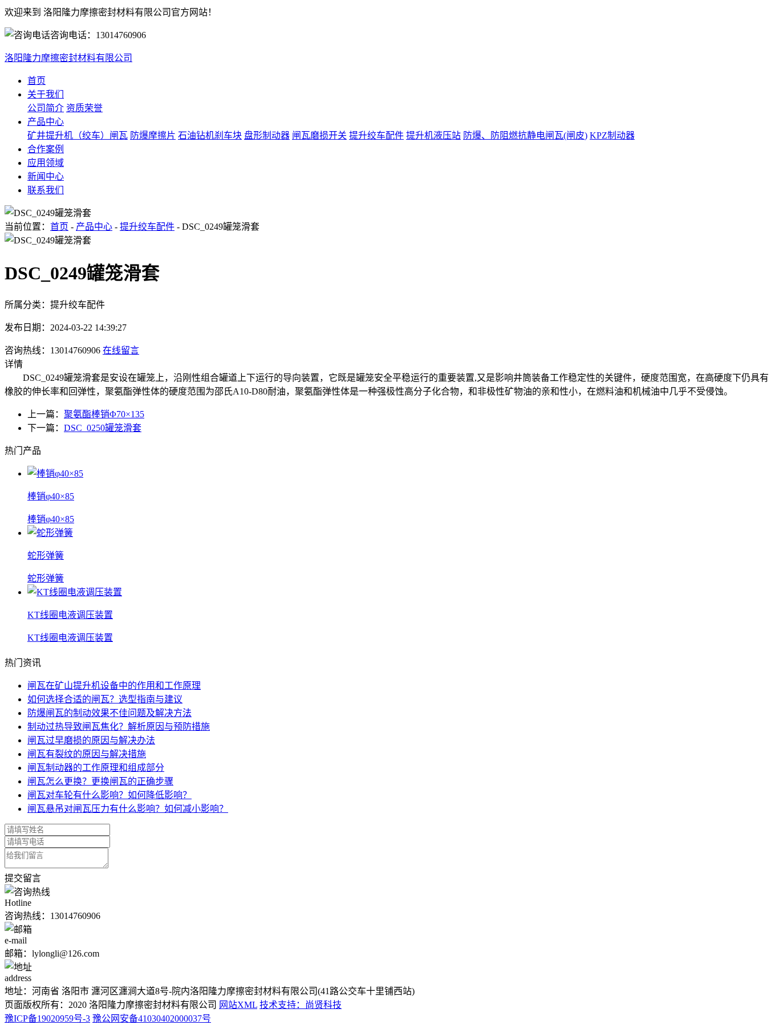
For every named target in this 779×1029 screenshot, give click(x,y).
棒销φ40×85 (50, 519)
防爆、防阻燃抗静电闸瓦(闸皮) (525, 135)
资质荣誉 (84, 108)
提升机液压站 (433, 135)
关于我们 (45, 94)
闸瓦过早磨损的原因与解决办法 (91, 740)
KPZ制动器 (612, 135)
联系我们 (45, 190)
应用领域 (45, 163)
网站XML (238, 1005)
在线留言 (121, 350)
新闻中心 (45, 176)
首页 (36, 81)
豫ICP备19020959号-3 (47, 1018)
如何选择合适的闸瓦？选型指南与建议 (104, 699)
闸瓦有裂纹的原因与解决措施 (86, 754)
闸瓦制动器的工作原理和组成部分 (95, 767)
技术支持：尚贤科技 (300, 1005)
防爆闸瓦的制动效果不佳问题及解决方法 (109, 713)
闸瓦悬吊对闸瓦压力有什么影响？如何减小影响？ (127, 809)
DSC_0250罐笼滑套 (102, 428)
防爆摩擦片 (153, 135)
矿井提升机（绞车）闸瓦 (77, 135)
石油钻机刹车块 (210, 135)
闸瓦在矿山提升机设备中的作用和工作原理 (114, 685)
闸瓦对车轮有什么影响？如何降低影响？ (109, 795)
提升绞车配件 (376, 135)
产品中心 (45, 122)
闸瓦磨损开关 (319, 135)
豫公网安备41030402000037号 (151, 1018)
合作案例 (45, 149)
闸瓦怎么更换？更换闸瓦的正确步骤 (100, 781)
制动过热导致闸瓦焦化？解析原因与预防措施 (118, 726)
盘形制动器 (267, 135)
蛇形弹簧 (45, 578)
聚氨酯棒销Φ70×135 (104, 414)
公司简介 (45, 108)
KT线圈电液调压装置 (70, 637)
